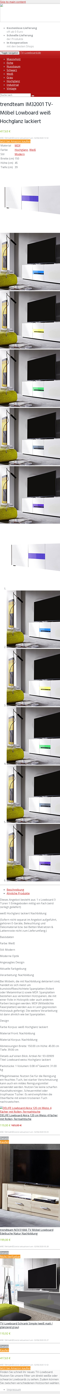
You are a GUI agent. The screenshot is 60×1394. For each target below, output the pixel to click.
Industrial (13, 85)
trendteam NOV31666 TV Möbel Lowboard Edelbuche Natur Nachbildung (26, 1231)
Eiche (10, 63)
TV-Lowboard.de (30, 52)
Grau (10, 77)
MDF (17, 145)
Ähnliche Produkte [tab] (18, 893)
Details (4, 1138)
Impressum (14, 1389)
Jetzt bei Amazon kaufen (15, 141)
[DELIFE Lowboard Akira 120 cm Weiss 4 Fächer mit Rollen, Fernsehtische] (30, 1112)
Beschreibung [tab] (15, 890)
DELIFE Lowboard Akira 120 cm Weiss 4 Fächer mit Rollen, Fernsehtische (29, 1117)
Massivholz (14, 59)
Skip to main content (13, 2)
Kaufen (4, 1142)
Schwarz (12, 70)
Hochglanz (13, 81)
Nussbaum (13, 66)
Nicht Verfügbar (10, 1256)
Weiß (10, 74)
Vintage (11, 88)
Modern (20, 154)
